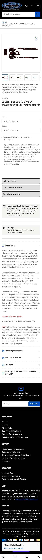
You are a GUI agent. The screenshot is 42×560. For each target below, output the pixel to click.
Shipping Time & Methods (12, 434)
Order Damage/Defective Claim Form (16, 455)
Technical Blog (7, 473)
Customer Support (18, 211)
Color (4, 117)
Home (4, 22)
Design (4, 126)
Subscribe (34, 404)
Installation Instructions (11, 476)
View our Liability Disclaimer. (27, 499)
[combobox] (21, 14)
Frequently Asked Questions (13, 449)
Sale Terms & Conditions (11, 431)
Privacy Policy (7, 428)
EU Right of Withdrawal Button (13, 458)
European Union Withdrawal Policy (15, 437)
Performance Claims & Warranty (14, 479)
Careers (5, 425)
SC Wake (5, 98)
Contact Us (6, 461)
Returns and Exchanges (11, 452)
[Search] (37, 14)
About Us (5, 422)
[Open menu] (37, 6)
